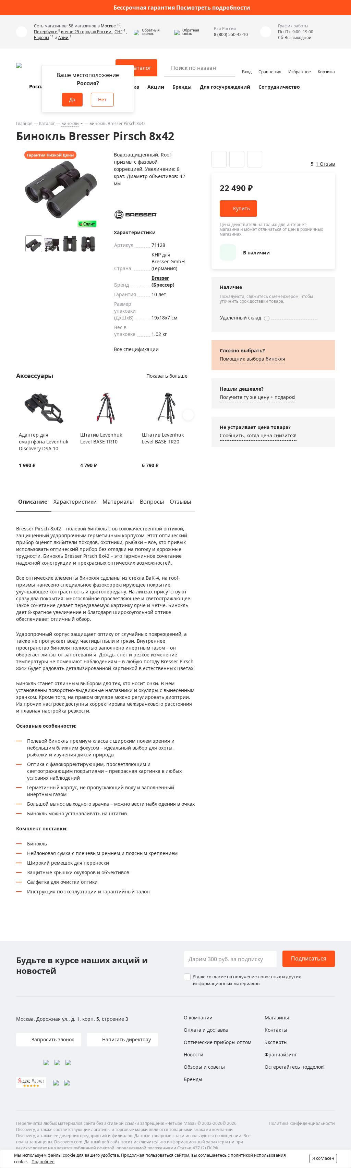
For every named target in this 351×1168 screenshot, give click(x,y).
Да (72, 99)
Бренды (182, 87)
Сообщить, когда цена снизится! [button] (258, 435)
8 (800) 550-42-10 (231, 34)
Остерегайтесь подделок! (295, 1067)
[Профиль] (247, 65)
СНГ (118, 32)
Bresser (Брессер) (163, 281)
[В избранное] (22, 396)
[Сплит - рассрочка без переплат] (87, 224)
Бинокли (70, 123)
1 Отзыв (325, 164)
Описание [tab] (32, 501)
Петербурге (46, 32)
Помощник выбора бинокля (252, 358)
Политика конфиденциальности (302, 1123)
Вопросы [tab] (152, 501)
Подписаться (308, 958)
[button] (152, 31)
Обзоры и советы (204, 1067)
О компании (198, 1017)
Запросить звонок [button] (52, 1039)
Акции (155, 87)
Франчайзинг (281, 1054)
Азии (63, 37)
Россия (37, 86)
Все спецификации (136, 349)
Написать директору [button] (126, 1039)
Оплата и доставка (206, 1030)
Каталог (47, 123)
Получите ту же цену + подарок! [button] (257, 397)
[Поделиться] (254, 159)
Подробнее (43, 1162)
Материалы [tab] (118, 501)
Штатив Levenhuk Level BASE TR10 (101, 438)
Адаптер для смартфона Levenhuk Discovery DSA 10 (43, 441)
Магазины (277, 1017)
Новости (193, 1054)
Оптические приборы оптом (217, 1042)
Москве (109, 26)
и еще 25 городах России (86, 32)
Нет (102, 99)
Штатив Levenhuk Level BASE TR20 (163, 438)
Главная (24, 123)
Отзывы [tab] (180, 501)
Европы (41, 37)
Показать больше (166, 376)
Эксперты (276, 1042)
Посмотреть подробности (213, 7)
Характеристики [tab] (75, 501)
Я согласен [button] (323, 1158)
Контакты (276, 1030)
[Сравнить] (31, 396)
